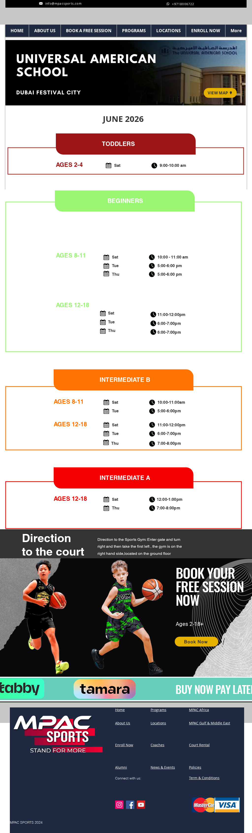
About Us (122, 723)
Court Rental (199, 745)
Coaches (157, 745)
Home (120, 709)
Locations (158, 723)
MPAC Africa (199, 709)
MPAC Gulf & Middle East (209, 723)
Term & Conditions (204, 778)
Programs (158, 709)
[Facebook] (130, 805)
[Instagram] (119, 805)
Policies (195, 767)
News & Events (163, 767)
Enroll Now (124, 745)
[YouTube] (141, 805)
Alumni (121, 767)
